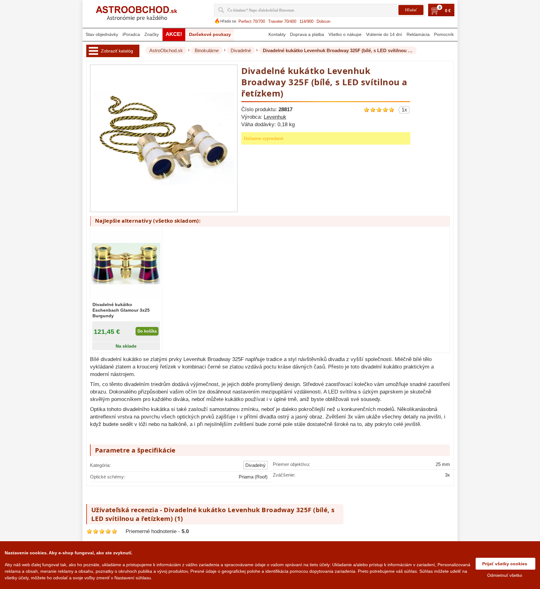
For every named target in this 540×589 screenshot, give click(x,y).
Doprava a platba (307, 34)
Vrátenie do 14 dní (384, 34)
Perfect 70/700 (251, 21)
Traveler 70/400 (282, 21)
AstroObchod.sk (166, 50)
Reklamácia (418, 34)
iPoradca (131, 34)
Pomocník (444, 34)
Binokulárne (207, 50)
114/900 (306, 21)
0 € (448, 11)
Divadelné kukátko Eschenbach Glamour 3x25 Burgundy (121, 310)
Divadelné (241, 50)
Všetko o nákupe (345, 34)
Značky (151, 34)
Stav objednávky (102, 34)
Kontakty (277, 34)
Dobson (323, 21)
